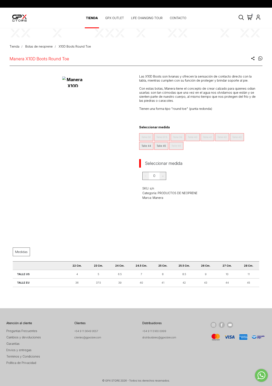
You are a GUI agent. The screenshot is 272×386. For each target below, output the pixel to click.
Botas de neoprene (39, 46)
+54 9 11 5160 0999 (154, 331)
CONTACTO (178, 18)
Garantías (13, 343)
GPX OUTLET (114, 18)
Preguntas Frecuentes (21, 331)
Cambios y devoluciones (23, 337)
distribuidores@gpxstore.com (159, 337)
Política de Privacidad (21, 363)
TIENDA (92, 18)
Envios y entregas (18, 350)
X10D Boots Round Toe (75, 46)
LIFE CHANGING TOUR (147, 18)
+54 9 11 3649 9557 (86, 331)
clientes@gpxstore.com (87, 337)
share (253, 58)
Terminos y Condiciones (23, 356)
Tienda (14, 46)
